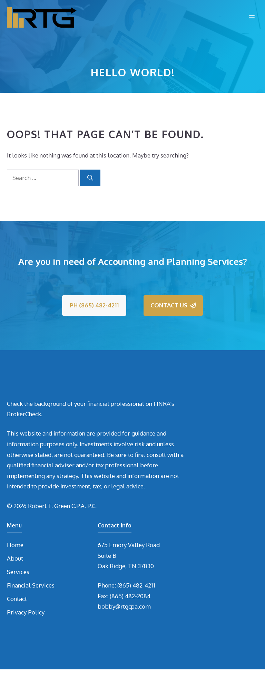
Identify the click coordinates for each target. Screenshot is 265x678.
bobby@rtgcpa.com (124, 606)
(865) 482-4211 (136, 585)
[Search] (90, 178)
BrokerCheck (24, 414)
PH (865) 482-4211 (94, 305)
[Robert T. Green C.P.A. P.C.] (42, 17)
